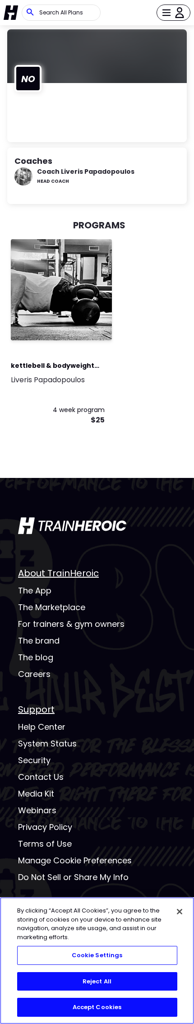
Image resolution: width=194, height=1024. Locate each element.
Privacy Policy (45, 827)
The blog (35, 657)
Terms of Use (45, 843)
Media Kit (36, 793)
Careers (34, 674)
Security (34, 760)
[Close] (179, 912)
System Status (47, 743)
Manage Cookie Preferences (75, 860)
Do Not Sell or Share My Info (73, 877)
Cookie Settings (97, 955)
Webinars (37, 810)
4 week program (79, 409)
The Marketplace (51, 607)
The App (34, 590)
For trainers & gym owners (71, 624)
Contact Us (41, 777)
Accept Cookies (97, 1007)
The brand (39, 640)
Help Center (41, 726)
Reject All (97, 981)
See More (80, 324)
